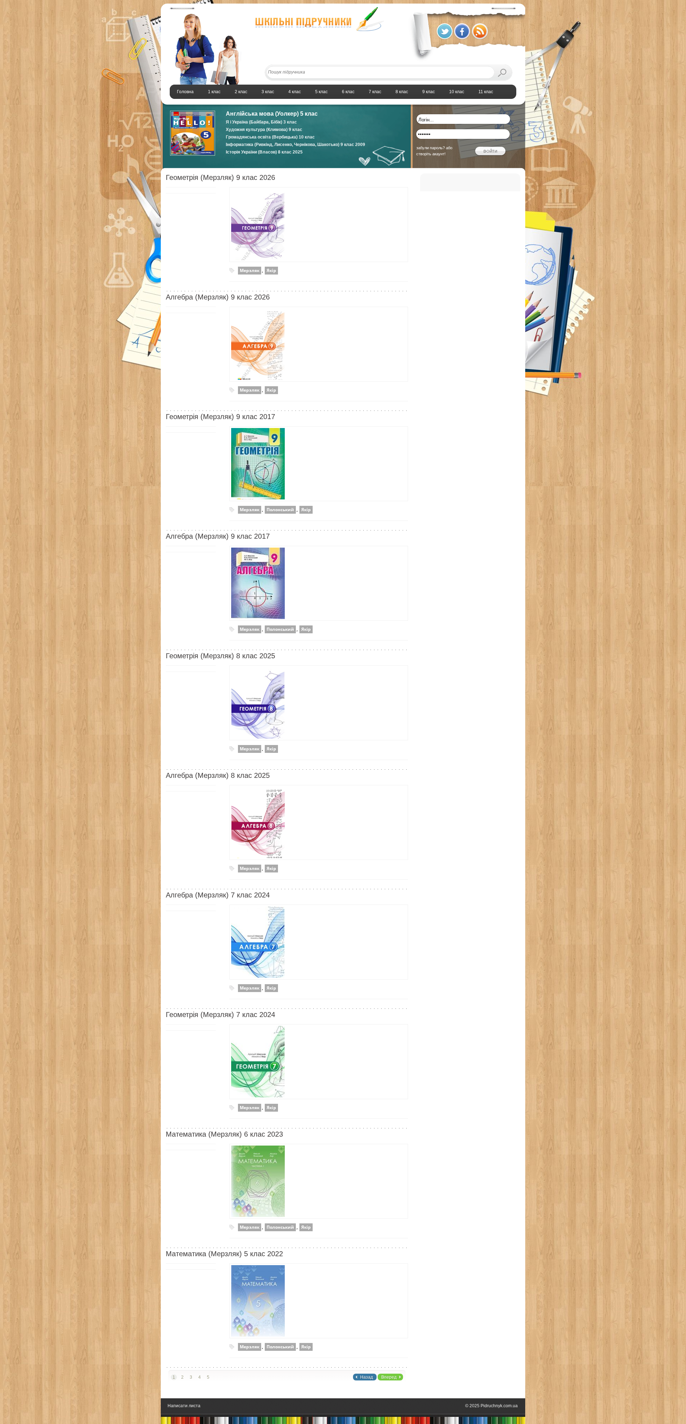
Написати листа (184, 1405)
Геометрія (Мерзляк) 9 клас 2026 (220, 177)
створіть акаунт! (431, 154)
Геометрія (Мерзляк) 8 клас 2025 (220, 656)
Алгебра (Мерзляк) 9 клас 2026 (218, 297)
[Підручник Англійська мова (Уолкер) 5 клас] (192, 154)
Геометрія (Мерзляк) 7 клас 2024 (220, 1014)
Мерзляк (249, 270)
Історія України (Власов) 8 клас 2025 (264, 152)
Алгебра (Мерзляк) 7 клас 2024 (218, 895)
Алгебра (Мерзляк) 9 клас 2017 (218, 536)
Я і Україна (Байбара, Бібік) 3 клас (261, 122)
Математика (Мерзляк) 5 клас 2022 (224, 1254)
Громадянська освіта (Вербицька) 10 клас (270, 137)
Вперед (389, 1377)
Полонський (280, 510)
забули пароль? (430, 148)
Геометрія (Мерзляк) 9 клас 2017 (220, 417)
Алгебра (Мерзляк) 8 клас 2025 (218, 775)
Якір (271, 270)
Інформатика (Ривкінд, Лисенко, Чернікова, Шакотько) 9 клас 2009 (295, 144)
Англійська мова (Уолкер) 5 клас (272, 114)
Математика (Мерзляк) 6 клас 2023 (224, 1134)
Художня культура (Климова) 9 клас (264, 129)
